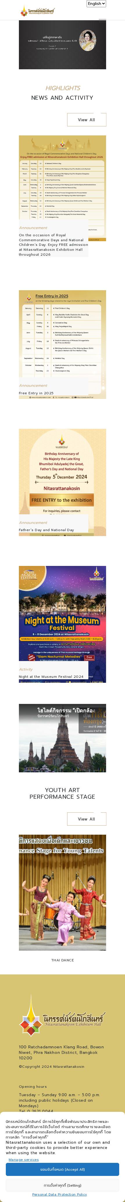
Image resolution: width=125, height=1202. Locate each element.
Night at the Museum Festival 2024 (51, 676)
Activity (26, 669)
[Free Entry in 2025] (62, 344)
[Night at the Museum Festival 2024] (62, 624)
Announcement (33, 227)
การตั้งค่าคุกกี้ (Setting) (62, 1185)
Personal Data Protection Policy (59, 1194)
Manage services (24, 1159)
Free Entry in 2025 (36, 393)
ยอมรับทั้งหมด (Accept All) (62, 1169)
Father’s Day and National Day (46, 530)
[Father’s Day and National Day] (62, 482)
